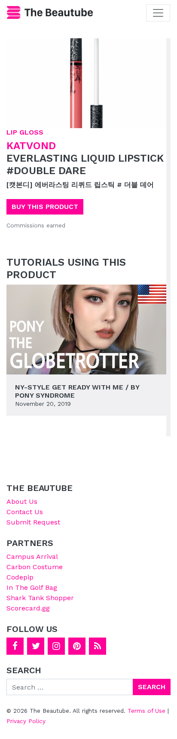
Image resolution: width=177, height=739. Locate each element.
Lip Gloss (24, 132)
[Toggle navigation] (158, 12)
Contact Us (24, 512)
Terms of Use (146, 710)
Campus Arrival (32, 556)
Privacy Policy (26, 721)
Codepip (20, 577)
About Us (21, 501)
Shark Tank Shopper (40, 598)
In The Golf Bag (31, 587)
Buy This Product (45, 206)
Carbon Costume (34, 567)
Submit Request (33, 522)
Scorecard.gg (28, 608)
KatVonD (31, 146)
